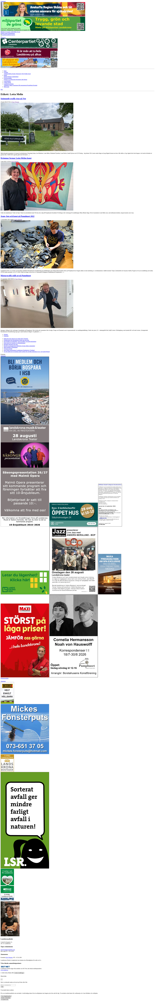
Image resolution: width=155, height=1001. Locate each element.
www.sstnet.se (4, 970)
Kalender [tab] (6, 336)
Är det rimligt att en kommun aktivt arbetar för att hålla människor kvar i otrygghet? (27, 351)
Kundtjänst (30, 85)
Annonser (3, 1)
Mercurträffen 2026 (11, 347)
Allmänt (6, 73)
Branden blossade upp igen (11, 344)
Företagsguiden (4, 678)
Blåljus (10, 73)
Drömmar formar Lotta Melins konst (16, 158)
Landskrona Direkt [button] (8, 84)
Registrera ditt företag (21, 79)
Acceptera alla (4, 999)
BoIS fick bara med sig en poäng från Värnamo (16, 338)
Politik (26, 73)
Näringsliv (18, 73)
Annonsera (16, 85)
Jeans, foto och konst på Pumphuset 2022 (17, 216)
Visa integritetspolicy (6, 996)
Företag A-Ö (7, 79)
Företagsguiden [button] (8, 78)
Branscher (13, 79)
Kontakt (35, 85)
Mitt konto (6, 86)
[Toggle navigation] (1, 36)
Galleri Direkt (7, 82)
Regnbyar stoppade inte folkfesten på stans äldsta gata (19, 346)
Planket (10, 76)
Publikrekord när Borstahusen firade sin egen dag (16, 340)
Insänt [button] (5, 75)
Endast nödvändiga (5, 997)
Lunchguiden (7, 81)
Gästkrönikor (15, 76)
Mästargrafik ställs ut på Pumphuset (16, 276)
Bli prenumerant (23, 85)
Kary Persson (15, 102)
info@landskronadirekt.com (8, 949)
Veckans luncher (8, 348)
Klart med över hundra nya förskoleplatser (14, 343)
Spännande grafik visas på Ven (13, 99)
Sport (29, 73)
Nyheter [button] (6, 72)
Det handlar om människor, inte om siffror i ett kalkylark (20, 341)
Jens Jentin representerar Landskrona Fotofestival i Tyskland (19, 350)
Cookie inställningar (19, 973)
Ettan (5, 71)
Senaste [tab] (6, 334)
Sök (2, 986)
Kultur (14, 73)
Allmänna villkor (8, 85)
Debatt (6, 76)
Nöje (22, 73)
